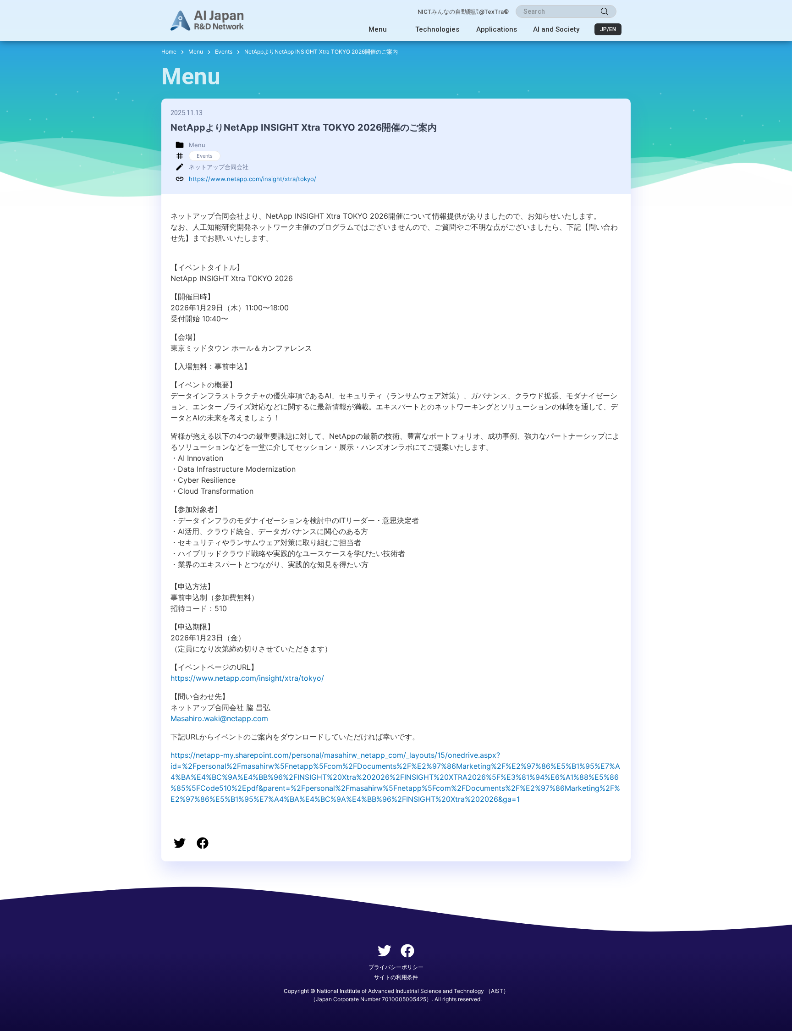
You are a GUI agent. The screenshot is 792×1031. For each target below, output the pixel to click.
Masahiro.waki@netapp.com (219, 718)
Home (168, 51)
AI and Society (556, 29)
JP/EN (608, 29)
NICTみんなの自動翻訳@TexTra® (463, 11)
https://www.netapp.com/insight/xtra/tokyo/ (252, 178)
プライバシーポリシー (396, 967)
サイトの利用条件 (396, 977)
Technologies (437, 29)
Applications (496, 29)
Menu (377, 29)
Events (223, 51)
